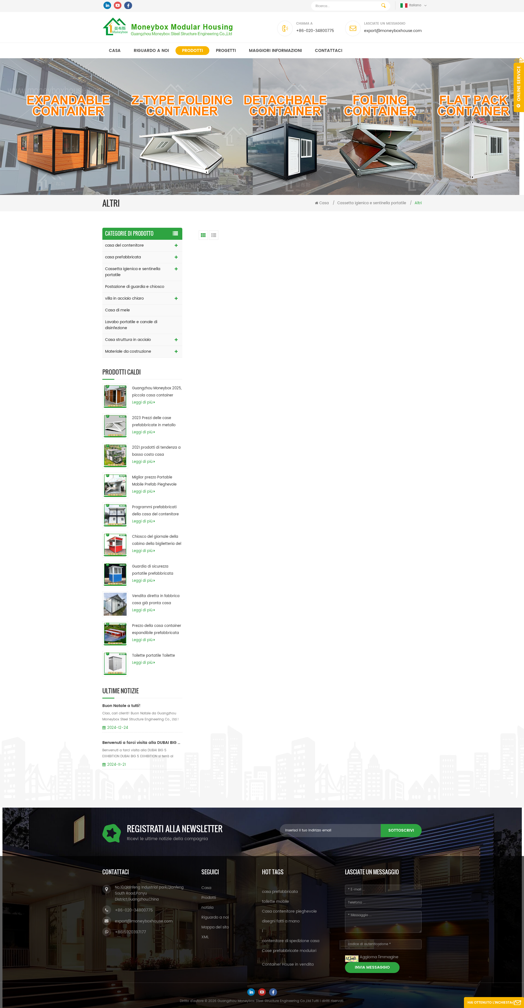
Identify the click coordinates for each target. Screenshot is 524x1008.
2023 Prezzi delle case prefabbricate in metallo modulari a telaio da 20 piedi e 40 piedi (153, 422)
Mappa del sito (215, 927)
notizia (207, 907)
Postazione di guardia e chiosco (134, 287)
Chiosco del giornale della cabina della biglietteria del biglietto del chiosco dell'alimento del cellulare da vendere (156, 541)
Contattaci (328, 50)
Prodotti (192, 50)
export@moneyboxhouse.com (393, 31)
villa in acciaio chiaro (124, 298)
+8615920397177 (130, 932)
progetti (226, 50)
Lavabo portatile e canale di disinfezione (131, 325)
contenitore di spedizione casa (290, 941)
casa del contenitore (124, 245)
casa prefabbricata (123, 257)
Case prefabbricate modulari (289, 951)
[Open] (519, 84)
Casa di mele (117, 310)
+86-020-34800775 (315, 31)
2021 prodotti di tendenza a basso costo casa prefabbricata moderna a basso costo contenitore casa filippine (156, 451)
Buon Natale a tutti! (121, 706)
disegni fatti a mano (281, 921)
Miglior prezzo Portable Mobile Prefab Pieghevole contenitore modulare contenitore (154, 481)
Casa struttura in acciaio (128, 340)
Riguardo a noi (151, 50)
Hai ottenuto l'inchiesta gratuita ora (490, 1004)
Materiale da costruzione (128, 351)
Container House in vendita (288, 964)
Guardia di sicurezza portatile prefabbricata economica (152, 570)
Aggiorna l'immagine (379, 957)
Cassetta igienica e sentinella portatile (371, 203)
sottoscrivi (401, 830)
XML (205, 937)
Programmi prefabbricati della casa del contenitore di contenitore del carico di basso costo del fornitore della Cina (156, 511)
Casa (115, 50)
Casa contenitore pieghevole (289, 911)
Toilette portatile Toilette (153, 656)
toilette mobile (275, 901)
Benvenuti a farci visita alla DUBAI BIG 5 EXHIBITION (142, 743)
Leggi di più (142, 402)
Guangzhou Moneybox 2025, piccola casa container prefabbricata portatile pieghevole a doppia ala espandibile (156, 392)
